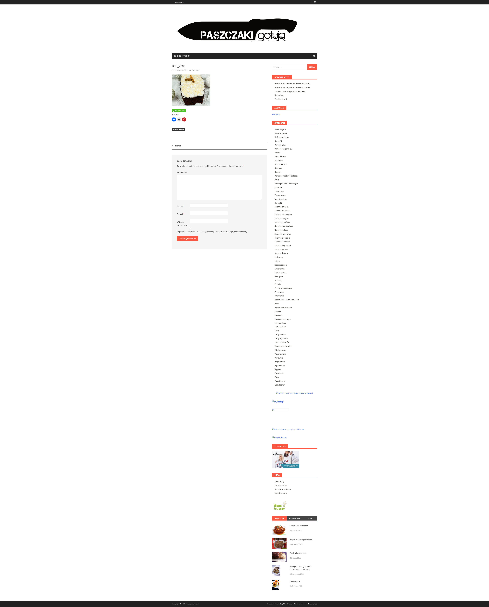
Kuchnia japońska (282, 222)
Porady (278, 284)
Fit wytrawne (280, 195)
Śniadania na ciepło (283, 319)
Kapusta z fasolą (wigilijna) (301, 539)
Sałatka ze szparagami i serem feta (290, 91)
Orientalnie (280, 268)
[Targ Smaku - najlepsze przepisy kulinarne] (280, 415)
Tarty (277, 330)
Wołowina (279, 357)
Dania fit (278, 141)
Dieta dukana (280, 156)
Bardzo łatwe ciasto (298, 553)
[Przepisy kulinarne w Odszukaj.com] (288, 429)
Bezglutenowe (281, 133)
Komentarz (182, 172)
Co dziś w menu (178, 2)
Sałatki (278, 311)
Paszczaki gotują (192, 604)
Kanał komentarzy (283, 489)
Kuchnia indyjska (282, 218)
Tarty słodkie (280, 334)
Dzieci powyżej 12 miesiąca (286, 183)
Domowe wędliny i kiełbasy (286, 175)
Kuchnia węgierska (283, 245)
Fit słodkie (279, 191)
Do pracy (278, 168)
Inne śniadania (281, 199)
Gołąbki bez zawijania (299, 525)
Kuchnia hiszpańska (283, 214)
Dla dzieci (279, 160)
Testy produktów (282, 342)
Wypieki (278, 369)
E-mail (180, 214)
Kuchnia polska (281, 230)
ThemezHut (312, 604)
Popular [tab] (279, 518)
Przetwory (279, 292)
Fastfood (278, 187)
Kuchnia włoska (281, 249)
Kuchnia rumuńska (283, 234)
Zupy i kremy (280, 381)
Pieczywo (279, 276)
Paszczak (195, 70)
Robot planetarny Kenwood (287, 299)
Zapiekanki (279, 373)
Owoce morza (281, 272)
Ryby (277, 303)
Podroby (278, 280)
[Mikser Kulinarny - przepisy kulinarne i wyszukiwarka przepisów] (279, 505)
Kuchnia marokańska (284, 226)
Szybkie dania (280, 323)
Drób (277, 179)
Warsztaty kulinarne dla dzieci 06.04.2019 (292, 83)
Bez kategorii (280, 129)
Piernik (178, 145)
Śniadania (279, 315)
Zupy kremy (280, 384)
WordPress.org (281, 493)
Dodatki (278, 172)
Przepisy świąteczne (283, 288)
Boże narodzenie (282, 137)
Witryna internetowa (182, 223)
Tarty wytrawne (281, 338)
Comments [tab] (294, 518)
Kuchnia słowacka (282, 238)
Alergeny (276, 114)
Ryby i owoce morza (283, 307)
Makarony (279, 257)
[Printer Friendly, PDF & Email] (179, 111)
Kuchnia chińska (282, 206)
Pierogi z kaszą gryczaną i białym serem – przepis (300, 567)
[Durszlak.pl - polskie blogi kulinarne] (279, 437)
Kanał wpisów (281, 485)
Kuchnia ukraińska (282, 241)
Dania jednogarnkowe (284, 148)
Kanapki (278, 203)
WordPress (287, 604)
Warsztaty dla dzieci (283, 346)
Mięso (277, 261)
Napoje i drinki (281, 265)
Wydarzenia (280, 365)
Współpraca (280, 361)
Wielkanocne (280, 350)
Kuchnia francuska (282, 210)
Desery (277, 152)
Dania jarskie (280, 145)
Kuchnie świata (281, 253)
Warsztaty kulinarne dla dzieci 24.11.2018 (292, 87)
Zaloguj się (279, 481)
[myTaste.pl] (278, 401)
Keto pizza (279, 95)
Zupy (277, 377)
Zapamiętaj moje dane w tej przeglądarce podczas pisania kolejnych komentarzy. (212, 231)
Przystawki (279, 295)
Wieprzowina (280, 354)
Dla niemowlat (281, 164)
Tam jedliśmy (280, 326)
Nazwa (180, 206)
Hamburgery (295, 581)
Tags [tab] (309, 518)
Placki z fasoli (281, 99)
